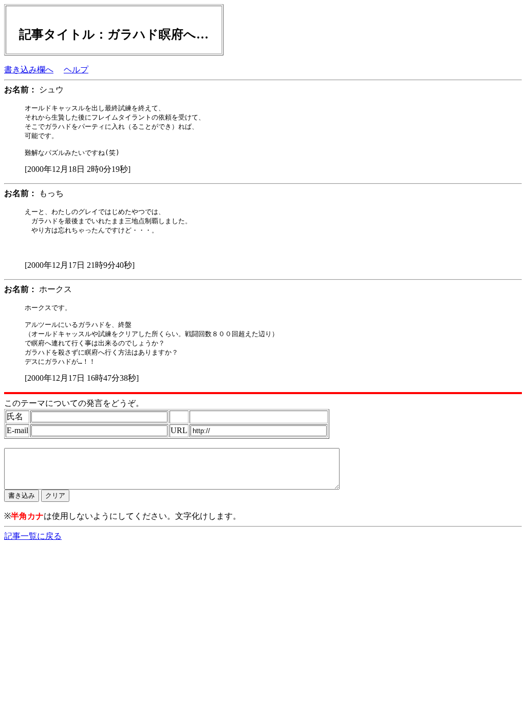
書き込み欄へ (28, 69)
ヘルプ (76, 69)
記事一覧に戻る (33, 536)
